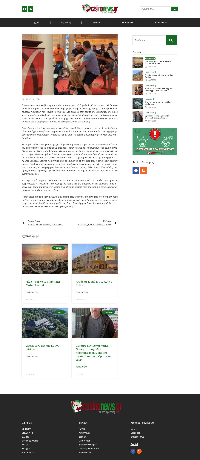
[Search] (174, 9)
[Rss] (30, 9)
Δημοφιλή (66, 22)
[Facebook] (24, 9)
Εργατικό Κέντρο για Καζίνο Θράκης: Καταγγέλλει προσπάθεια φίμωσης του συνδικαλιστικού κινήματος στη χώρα (94, 353)
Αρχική (36, 22)
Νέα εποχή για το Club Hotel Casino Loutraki (43, 283)
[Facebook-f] (132, 451)
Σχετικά (96, 22)
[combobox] (149, 40)
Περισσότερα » (32, 292)
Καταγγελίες (127, 22)
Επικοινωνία (161, 22)
